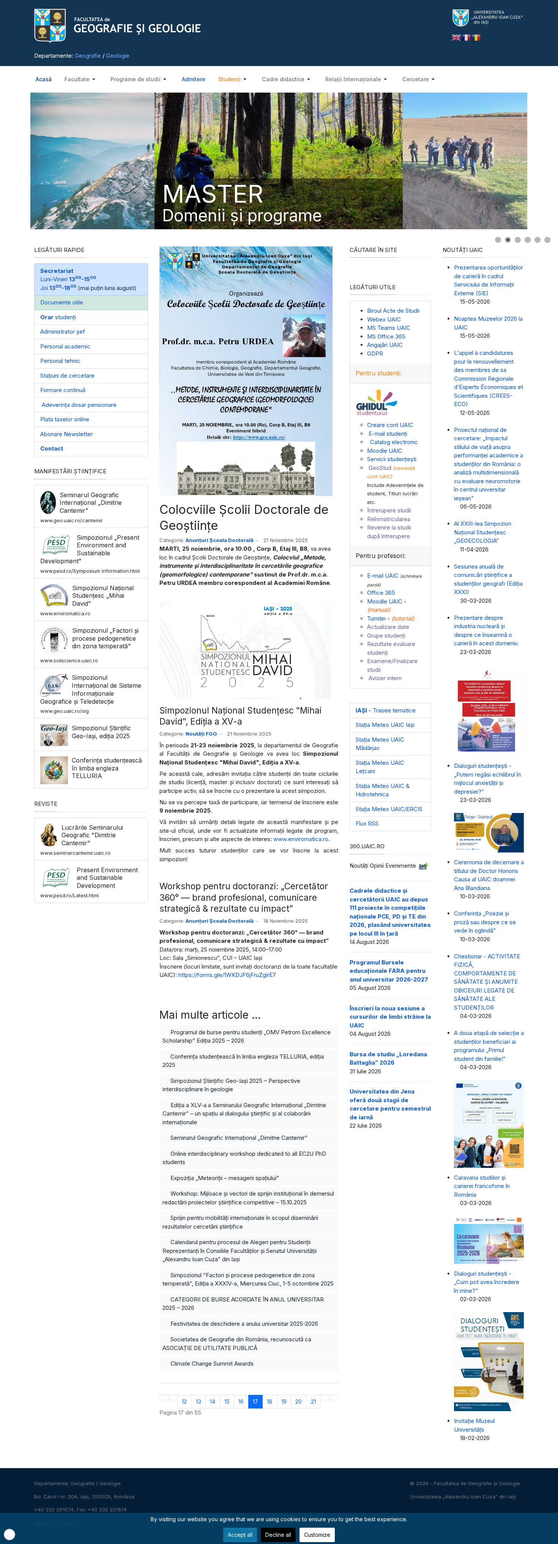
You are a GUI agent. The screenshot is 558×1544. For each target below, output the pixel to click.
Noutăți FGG (201, 734)
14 (212, 1401)
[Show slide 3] (518, 240)
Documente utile (61, 302)
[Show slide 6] (547, 240)
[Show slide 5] (537, 240)
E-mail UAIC (383, 575)
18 (269, 1401)
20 (298, 1401)
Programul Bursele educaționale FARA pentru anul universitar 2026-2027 (389, 971)
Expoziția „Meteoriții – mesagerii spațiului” (224, 1178)
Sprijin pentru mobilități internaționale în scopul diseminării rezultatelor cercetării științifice (240, 1222)
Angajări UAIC (385, 344)
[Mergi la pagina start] (164, 1397)
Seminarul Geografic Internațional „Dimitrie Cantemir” (238, 1137)
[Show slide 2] (508, 240)
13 (198, 1401)
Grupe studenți (386, 635)
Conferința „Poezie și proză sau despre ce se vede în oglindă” (485, 922)
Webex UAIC (384, 319)
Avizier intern (384, 678)
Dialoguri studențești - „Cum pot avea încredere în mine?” (486, 1282)
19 (284, 1401)
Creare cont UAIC (390, 425)
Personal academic (65, 346)
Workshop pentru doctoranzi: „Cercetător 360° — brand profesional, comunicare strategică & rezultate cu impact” (243, 897)
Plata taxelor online (64, 419)
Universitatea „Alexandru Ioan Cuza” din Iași (463, 1497)
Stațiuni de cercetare (67, 375)
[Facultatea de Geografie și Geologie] (237, 26)
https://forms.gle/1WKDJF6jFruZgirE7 (227, 974)
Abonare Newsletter (66, 434)
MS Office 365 (386, 336)
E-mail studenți (387, 433)
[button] (80, 79)
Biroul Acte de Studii (393, 310)
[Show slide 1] (498, 240)
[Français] (466, 37)
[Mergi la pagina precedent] (173, 1397)
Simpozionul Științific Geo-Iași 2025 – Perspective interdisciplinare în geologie (231, 1085)
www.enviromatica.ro (300, 839)
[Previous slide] (13, 161)
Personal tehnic (60, 360)
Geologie (117, 55)
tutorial (402, 618)
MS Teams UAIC (388, 327)
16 (241, 1401)
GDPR (375, 353)
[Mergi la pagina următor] (324, 1397)
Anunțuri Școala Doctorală (220, 540)
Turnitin (376, 618)
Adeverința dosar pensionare (78, 404)
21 (313, 1401)
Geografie (88, 55)
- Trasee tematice (386, 710)
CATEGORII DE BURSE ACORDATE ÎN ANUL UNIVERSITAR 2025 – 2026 (243, 1304)
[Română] (476, 37)
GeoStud (379, 467)
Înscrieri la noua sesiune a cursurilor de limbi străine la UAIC (390, 1017)
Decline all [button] (278, 1534)
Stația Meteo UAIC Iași (385, 724)
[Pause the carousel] (529, 161)
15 (227, 1401)
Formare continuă (62, 390)
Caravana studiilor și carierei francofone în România (482, 1186)
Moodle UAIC (384, 450)
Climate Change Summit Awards (211, 1363)
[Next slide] (544, 161)
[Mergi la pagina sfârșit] (334, 1397)
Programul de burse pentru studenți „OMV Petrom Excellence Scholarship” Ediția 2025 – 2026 (246, 1037)
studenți (58, 317)
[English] (457, 37)
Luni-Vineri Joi (68, 279)
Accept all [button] (240, 1534)
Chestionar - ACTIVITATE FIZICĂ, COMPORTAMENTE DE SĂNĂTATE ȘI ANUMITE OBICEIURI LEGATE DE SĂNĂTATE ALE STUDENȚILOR (487, 982)
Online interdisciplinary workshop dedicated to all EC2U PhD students (244, 1158)
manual (378, 609)
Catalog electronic (392, 442)
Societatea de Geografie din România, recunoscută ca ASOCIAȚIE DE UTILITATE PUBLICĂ (236, 1344)
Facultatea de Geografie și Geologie (477, 1483)
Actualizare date (388, 626)
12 (184, 1401)
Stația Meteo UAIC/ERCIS (389, 809)
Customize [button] (317, 1534)
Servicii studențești (391, 459)
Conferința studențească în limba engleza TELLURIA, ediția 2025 (243, 1061)
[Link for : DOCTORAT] (278, 161)
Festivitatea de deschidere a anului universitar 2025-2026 (243, 1323)
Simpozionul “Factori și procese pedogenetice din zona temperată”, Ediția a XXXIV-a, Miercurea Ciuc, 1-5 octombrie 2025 (248, 1279)
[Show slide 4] (528, 240)
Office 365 (381, 592)
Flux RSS (367, 823)
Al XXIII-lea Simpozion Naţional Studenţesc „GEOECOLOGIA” (482, 532)
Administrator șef (62, 331)
